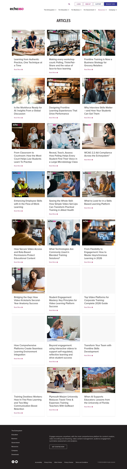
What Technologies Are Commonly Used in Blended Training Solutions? (61, 254)
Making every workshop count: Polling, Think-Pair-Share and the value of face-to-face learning (62, 64)
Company (14, 450)
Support (98, 4)
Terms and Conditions (82, 462)
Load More (63, 420)
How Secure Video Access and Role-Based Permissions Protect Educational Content (28, 254)
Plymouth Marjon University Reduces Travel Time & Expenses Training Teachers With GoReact (63, 401)
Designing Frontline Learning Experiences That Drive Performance (63, 110)
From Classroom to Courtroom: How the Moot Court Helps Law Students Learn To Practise (27, 157)
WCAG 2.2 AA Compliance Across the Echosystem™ (98, 154)
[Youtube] (16, 461)
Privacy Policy (48, 462)
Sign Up (88, 4)
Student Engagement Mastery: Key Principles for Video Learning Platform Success (63, 302)
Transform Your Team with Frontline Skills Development (97, 348)
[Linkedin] (13, 461)
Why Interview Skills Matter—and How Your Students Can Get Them (98, 110)
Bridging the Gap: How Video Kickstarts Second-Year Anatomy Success (27, 300)
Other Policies (58, 462)
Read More (17, 69)
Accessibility (38, 462)
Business (14, 439)
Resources (14, 446)
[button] (69, 4)
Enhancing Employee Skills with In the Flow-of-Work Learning (28, 203)
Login (79, 4)
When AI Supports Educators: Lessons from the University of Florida (97, 399)
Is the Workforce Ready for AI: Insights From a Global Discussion (28, 110)
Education (14, 435)
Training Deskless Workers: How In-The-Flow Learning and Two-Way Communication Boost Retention (28, 402)
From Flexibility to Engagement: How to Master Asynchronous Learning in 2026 (95, 254)
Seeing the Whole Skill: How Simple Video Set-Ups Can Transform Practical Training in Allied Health (63, 205)
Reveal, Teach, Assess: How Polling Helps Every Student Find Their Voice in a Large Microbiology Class (63, 157)
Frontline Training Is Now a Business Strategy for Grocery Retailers (98, 62)
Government (15, 443)
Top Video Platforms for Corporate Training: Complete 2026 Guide (96, 300)
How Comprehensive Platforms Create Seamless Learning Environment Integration (28, 350)
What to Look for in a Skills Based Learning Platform (98, 202)
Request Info (110, 4)
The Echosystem (16, 431)
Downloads (15, 454)
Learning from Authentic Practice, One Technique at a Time (28, 62)
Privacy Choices (68, 462)
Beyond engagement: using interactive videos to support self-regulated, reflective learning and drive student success (63, 351)
